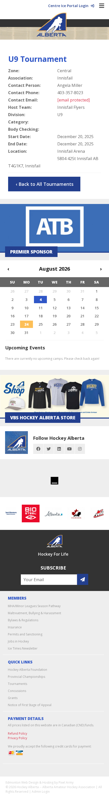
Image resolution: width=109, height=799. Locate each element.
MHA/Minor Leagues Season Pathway (34, 606)
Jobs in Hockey (18, 641)
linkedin (59, 449)
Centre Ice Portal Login (69, 5)
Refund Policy (17, 733)
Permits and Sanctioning (25, 634)
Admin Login (41, 791)
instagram (80, 449)
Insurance (15, 627)
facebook (38, 449)
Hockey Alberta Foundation (27, 669)
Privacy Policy (17, 738)
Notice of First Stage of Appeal (29, 705)
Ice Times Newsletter (23, 648)
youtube (69, 449)
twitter (49, 449)
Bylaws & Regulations (23, 620)
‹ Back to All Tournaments (45, 184)
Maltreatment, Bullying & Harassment (34, 613)
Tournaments (17, 684)
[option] (28, 513)
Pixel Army (66, 782)
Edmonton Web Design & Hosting (29, 782)
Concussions (17, 691)
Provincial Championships (26, 677)
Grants (12, 698)
